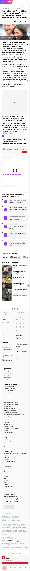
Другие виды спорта (9, 486)
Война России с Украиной (11, 384)
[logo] (9, 2)
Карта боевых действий (10, 388)
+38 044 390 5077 (20, 314)
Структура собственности (21, 351)
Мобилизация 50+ (8, 406)
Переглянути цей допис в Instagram (12, 174)
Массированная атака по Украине (12, 394)
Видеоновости (7, 375)
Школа (5, 455)
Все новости (7, 368)
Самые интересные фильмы (11, 439)
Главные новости (8, 369)
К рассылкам (9, 506)
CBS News (11, 133)
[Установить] (15, 560)
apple (16, 516)
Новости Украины (8, 371)
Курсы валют (7, 424)
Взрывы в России (8, 396)
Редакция (4, 337)
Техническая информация (22, 344)
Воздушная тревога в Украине (11, 392)
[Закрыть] (27, 557)
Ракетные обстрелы (9, 386)
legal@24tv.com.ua (19, 541)
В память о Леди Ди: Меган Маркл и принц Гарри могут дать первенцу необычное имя (18, 209)
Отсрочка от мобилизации (10, 412)
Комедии (6, 445)
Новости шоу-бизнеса (12, 6)
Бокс (5, 478)
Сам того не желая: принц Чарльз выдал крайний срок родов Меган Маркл (17, 243)
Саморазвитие (7, 459)
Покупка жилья (7, 470)
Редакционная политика (7, 340)
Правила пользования (7, 349)
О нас (3, 335)
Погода (6, 379)
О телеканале (5, 342)
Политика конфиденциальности (7, 352)
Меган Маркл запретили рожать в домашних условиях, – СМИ (17, 201)
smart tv (6, 520)
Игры (17, 358)
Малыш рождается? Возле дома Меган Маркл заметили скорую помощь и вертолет (17, 218)
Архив (17, 353)
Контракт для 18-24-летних (10, 410)
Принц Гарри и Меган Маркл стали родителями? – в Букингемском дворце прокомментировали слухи (23, 6)
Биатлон (6, 484)
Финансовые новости (9, 426)
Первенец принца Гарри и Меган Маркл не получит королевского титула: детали (17, 235)
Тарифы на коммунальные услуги (12, 428)
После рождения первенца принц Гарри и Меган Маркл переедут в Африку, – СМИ (17, 226)
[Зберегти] (26, 21)
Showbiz (3, 6)
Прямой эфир (7, 373)
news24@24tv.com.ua (7, 314)
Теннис (6, 482)
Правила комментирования (20, 341)
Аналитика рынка (8, 468)
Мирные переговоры (9, 390)
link (16, 319)
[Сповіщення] (28, 2)
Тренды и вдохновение (9, 472)
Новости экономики (9, 420)
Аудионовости (7, 377)
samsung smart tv (16, 520)
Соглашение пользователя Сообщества (22, 338)
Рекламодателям (5, 347)
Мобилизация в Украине (11, 402)
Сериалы (6, 446)
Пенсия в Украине (8, 432)
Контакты (18, 346)
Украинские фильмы (9, 441)
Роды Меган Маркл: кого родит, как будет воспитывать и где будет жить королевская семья (14, 118)
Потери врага (7, 398)
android (6, 516)
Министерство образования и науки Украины (15, 453)
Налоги (6, 430)
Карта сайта (18, 356)
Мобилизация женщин (9, 408)
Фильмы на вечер (8, 443)
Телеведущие (5, 344)
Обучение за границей (9, 461)
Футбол (6, 480)
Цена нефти (7, 422)
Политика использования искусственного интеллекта (7, 356)
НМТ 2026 (6, 457)
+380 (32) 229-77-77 (10, 540)
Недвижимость (8, 466)
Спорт (5, 476)
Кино (5, 437)
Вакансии (18, 349)
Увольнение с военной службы (11, 404)
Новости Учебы (8, 451)
